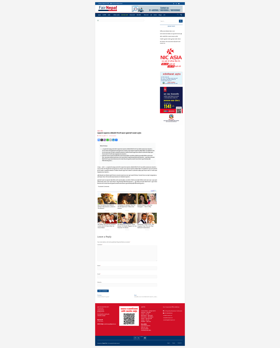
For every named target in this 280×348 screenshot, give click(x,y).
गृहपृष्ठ (99, 15)
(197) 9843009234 (168, 313)
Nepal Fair (104, 343)
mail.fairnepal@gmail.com (117, 3)
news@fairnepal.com (168, 317)
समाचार (155, 15)
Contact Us (180, 342)
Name (99, 265)
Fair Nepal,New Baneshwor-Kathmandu (173, 310)
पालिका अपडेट (116, 15)
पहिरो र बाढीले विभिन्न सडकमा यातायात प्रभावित (169, 36)
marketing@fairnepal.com (169, 320)
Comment (100, 244)
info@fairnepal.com (167, 315)
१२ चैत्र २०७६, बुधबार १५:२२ (103, 135)
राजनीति (104, 15)
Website (99, 282)
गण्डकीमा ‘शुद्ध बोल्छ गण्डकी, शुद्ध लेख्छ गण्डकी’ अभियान (170, 39)
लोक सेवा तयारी (124, 15)
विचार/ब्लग (146, 15)
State (98, 130)
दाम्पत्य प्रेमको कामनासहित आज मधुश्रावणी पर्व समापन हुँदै (171, 33)
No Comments (113, 135)
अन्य (164, 15)
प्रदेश (109, 15)
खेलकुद (160, 15)
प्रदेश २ (101, 130)
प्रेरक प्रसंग (132, 15)
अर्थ (151, 15)
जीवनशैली (139, 15)
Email (99, 274)
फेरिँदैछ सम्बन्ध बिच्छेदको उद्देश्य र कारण (167, 31)
